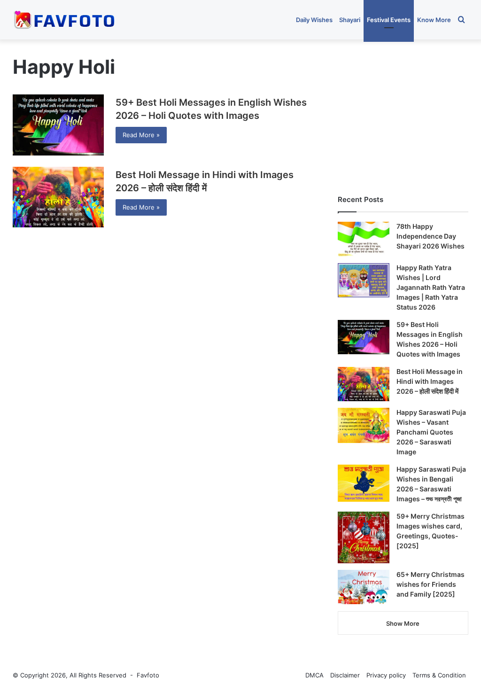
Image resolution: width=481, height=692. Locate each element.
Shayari (349, 19)
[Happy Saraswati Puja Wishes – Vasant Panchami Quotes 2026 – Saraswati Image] (363, 425)
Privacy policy (386, 675)
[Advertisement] (403, 112)
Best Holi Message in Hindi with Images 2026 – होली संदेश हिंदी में (429, 381)
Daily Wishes (314, 19)
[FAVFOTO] (65, 19)
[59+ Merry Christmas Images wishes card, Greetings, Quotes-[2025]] (363, 537)
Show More (402, 623)
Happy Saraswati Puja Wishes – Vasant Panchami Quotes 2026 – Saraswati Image (431, 432)
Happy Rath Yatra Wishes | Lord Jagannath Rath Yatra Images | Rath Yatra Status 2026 (430, 287)
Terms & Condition (439, 675)
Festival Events (389, 19)
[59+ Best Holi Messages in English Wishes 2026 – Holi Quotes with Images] (58, 125)
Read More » (141, 135)
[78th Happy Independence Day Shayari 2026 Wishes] (363, 239)
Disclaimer (345, 675)
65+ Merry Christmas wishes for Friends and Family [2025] (430, 584)
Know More (434, 19)
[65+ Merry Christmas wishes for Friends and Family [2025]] (363, 587)
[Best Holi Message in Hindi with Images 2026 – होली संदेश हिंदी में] (58, 197)
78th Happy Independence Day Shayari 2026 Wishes (430, 236)
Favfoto (148, 675)
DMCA (314, 675)
